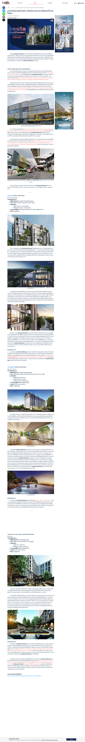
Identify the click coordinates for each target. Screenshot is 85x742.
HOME (8, 7)
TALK (13, 7)
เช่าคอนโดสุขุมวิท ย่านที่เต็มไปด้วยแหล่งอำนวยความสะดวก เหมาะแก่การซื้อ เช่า (24, 676)
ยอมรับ (71, 739)
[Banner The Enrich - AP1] (64, 33)
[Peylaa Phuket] (64, 110)
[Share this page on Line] (3, 13)
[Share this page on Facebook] (3, 7)
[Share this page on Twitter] (3, 10)
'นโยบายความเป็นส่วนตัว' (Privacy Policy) (50, 740)
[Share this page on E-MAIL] (3, 16)
